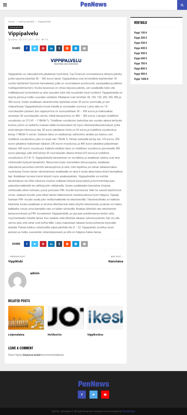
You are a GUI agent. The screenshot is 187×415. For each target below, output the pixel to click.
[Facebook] (82, 395)
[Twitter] (93, 395)
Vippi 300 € (140, 42)
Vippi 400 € (140, 48)
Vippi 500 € (140, 53)
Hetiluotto (55, 334)
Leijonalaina (16, 334)
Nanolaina (115, 261)
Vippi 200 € (140, 37)
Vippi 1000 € (141, 78)
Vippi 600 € (140, 58)
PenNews (93, 4)
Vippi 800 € (140, 68)
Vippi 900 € (140, 73)
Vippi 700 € (140, 63)
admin (14, 39)
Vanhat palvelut (15, 27)
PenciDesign (128, 411)
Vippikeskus (95, 334)
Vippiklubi (15, 261)
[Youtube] (105, 395)
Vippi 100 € (140, 32)
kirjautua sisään (32, 354)
